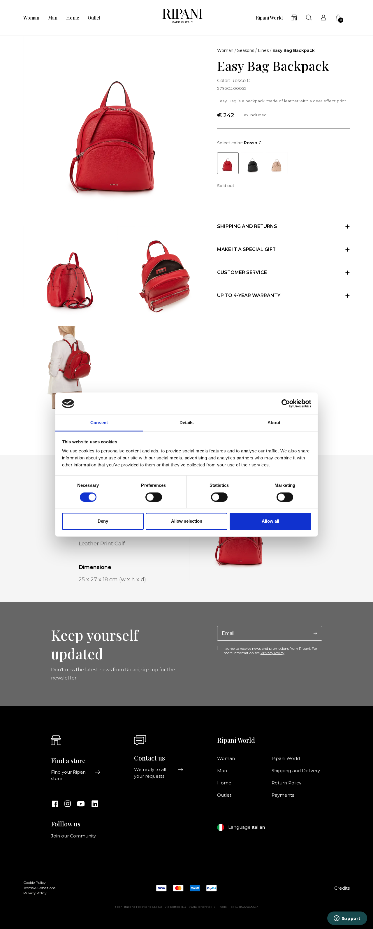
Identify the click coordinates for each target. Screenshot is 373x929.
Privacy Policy (272, 653)
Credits (342, 888)
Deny (103, 521)
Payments (283, 795)
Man (52, 17)
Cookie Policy (34, 883)
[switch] (153, 497)
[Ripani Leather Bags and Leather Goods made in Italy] (182, 18)
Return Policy (286, 783)
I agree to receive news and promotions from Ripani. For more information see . (270, 651)
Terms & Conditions (39, 888)
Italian (258, 827)
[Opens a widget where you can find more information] (347, 919)
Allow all (270, 521)
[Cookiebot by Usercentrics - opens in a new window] (285, 403)
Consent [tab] (99, 422)
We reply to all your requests (150, 773)
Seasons (245, 50)
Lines (263, 50)
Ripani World (269, 17)
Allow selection (186, 521)
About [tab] (274, 422)
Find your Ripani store (69, 775)
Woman (31, 17)
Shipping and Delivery (296, 770)
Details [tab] (187, 422)
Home (72, 17)
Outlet (94, 17)
